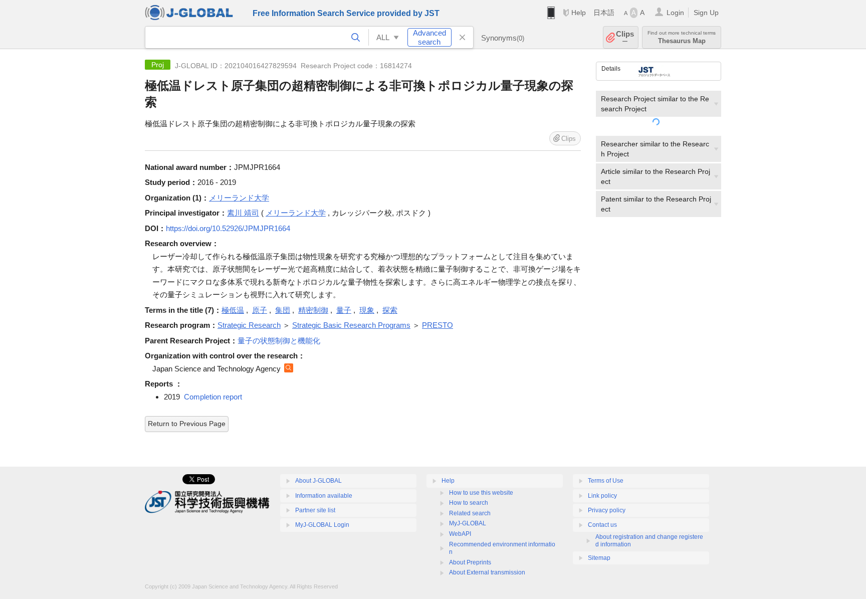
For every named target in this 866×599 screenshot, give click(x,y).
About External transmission (487, 572)
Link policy (602, 495)
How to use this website (481, 492)
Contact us (602, 524)
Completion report (213, 396)
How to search (468, 502)
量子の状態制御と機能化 (279, 340)
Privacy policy (606, 510)
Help (578, 13)
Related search (470, 513)
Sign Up (706, 13)
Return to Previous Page (187, 424)
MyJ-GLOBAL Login (322, 524)
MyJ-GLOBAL (467, 523)
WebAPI (460, 533)
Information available (323, 495)
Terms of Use (605, 480)
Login (675, 13)
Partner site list (315, 510)
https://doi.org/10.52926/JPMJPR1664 (228, 228)
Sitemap (599, 557)
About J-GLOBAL (318, 480)
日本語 (603, 13)
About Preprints (470, 562)
